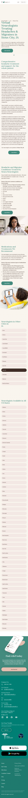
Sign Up (6, 730)
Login (18, 2)
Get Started (14, 669)
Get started (7, 50)
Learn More (14, 152)
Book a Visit (23, 2)
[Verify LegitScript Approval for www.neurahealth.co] (20, 735)
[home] (6, 2)
